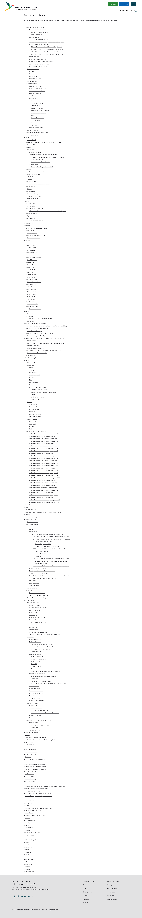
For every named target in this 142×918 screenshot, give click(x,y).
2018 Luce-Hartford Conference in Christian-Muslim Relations (51, 558)
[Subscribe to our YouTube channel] (25, 896)
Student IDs (32, 620)
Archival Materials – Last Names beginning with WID (44, 500)
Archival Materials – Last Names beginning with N (43, 470)
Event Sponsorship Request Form (37, 737)
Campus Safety (33, 629)
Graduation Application (36, 691)
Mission (29, 169)
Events (31, 529)
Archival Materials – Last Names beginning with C (43, 441)
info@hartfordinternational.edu (39, 889)
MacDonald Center (31, 752)
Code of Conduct (36, 120)
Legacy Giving (31, 321)
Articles (31, 370)
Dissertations (33, 372)
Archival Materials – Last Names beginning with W (43, 497)
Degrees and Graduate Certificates (37, 27)
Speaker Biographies (41, 563)
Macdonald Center (32, 524)
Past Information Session (36, 93)
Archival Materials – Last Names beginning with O (43, 473)
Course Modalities (36, 669)
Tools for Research (34, 375)
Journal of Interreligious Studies (38, 595)
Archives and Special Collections (36, 431)
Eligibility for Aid (36, 105)
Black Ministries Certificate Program (39, 66)
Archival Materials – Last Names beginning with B (43, 436)
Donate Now (31, 314)
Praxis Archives (31, 744)
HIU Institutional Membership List (35, 815)
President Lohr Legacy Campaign (35, 517)
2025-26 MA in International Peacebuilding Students (46, 47)
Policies (31, 426)
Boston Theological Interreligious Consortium (40, 336)
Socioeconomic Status (37, 397)
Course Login (33, 615)
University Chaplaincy (31, 732)
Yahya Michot (31, 355)
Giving (27, 311)
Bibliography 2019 (40, 556)
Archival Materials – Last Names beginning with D (43, 443)
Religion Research (30, 519)
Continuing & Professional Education (36, 228)
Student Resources (33, 602)
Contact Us (28, 866)
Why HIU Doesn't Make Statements (39, 184)
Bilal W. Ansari (31, 255)
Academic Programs (31, 25)
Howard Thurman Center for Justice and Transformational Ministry (47, 326)
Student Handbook (35, 605)
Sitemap (27, 849)
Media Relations (32, 181)
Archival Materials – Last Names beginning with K (43, 460)
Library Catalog (31, 363)
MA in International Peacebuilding (39, 44)
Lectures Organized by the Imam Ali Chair (43, 578)
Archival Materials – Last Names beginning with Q (43, 480)
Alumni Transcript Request (35, 220)
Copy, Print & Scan (34, 404)
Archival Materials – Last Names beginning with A (43, 434)
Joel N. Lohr (30, 272)
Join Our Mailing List (31, 358)
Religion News (33, 382)
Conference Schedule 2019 (43, 551)
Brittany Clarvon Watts (34, 257)
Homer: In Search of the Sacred (36, 235)
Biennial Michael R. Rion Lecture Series (42, 644)
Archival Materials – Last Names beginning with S (43, 485)
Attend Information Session (37, 91)
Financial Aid (33, 98)
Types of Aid (34, 101)
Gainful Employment (37, 118)
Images (31, 377)
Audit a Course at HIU (37, 656)
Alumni (27, 201)
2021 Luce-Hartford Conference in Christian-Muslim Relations (51, 536)
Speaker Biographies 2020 (43, 544)
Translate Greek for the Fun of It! (37, 353)
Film (30, 380)
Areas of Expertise (32, 304)
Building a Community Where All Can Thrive (38, 808)
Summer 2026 (35, 661)
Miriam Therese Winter (34, 282)
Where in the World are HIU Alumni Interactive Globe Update (47, 211)
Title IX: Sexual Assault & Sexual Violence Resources (44, 634)
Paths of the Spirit (30, 509)
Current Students (34, 730)
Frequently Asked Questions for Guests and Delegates (47, 157)
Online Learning (32, 81)
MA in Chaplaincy (34, 37)
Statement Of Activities (34, 198)
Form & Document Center (37, 617)
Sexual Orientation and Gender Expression (44, 392)
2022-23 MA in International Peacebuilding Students (47, 54)
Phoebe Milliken (32, 289)
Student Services (32, 703)
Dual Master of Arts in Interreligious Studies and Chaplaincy (46, 42)
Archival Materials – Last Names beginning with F (43, 448)
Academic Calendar (35, 639)
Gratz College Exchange (34, 331)
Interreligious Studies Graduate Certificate (41, 61)
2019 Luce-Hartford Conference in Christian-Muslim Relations (51, 549)
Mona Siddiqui (31, 284)
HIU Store (30, 147)
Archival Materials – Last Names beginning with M (43, 465)
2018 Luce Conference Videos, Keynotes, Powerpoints (51, 561)
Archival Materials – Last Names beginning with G (43, 451)
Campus (29, 179)
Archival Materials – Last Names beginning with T (43, 490)
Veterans (33, 115)
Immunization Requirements (39, 710)
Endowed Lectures (35, 642)
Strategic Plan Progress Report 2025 (42, 167)
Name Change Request (36, 696)
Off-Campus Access (35, 416)
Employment (31, 186)
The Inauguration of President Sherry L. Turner (43, 154)
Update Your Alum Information (36, 216)
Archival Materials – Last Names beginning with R (43, 482)
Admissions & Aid (32, 83)
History (29, 189)
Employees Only (30, 871)
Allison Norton (31, 247)
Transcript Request (35, 698)
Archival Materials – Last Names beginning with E (43, 446)
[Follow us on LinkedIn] (22, 896)
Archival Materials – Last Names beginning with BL (44, 438)
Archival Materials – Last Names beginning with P (43, 475)
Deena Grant (31, 262)
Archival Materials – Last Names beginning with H (43, 453)
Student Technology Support (38, 607)
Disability (33, 394)
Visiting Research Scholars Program (37, 598)
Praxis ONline (29, 742)
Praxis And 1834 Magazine (35, 174)
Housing (31, 71)
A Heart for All (31, 140)
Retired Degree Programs (37, 673)
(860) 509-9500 (20, 889)
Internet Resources (35, 385)
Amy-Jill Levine (31, 250)
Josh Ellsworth (31, 274)
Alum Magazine (32, 218)
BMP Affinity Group (33, 213)
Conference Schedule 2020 (43, 541)
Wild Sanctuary (33, 135)
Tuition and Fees (34, 125)
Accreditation (31, 176)
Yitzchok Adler (31, 299)
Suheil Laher (31, 296)
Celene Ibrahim (31, 340)
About (27, 137)
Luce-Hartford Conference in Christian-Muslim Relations (47, 534)
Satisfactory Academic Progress (40, 110)
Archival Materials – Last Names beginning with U (43, 492)
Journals (29, 590)
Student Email (33, 612)
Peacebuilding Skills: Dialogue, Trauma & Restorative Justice (43, 512)
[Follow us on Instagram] (18, 896)
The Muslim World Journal (37, 527)
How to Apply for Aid (37, 103)
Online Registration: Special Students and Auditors (46, 671)
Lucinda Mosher (32, 279)
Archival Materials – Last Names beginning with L (43, 463)
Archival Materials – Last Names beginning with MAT (44, 468)
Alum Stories (31, 206)
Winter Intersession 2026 (38, 659)
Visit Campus (33, 96)
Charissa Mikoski (30, 223)
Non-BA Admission (36, 34)
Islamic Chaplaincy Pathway (39, 39)
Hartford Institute (32, 522)
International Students (36, 127)
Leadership (30, 149)
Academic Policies (34, 688)
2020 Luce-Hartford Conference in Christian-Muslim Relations (51, 539)
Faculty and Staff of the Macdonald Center (42, 571)
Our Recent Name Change (33, 832)
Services (29, 402)
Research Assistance (35, 414)
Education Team (32, 233)
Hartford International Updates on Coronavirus (45, 713)
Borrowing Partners (35, 407)
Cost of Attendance (37, 108)
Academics (30, 637)
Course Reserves (34, 411)
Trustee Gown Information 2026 (40, 162)
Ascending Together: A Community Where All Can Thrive (44, 142)
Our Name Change (33, 194)
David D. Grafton (32, 260)
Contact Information (35, 585)
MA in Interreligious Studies (37, 29)
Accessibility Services (35, 715)
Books (31, 367)
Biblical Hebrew (34, 76)
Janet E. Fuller (31, 269)
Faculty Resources (32, 306)
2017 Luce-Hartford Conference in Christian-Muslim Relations (51, 566)
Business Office (31, 145)
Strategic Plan (33, 164)
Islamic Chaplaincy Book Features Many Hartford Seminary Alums (44, 338)
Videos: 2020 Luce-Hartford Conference (47, 546)
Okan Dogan (31, 287)
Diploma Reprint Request (36, 700)
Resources (30, 365)
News (27, 507)
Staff (30, 429)
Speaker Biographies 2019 (42, 553)
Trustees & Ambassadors (36, 159)
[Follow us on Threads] (32, 896)
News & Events (29, 505)
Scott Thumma (31, 291)
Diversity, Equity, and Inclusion (38, 172)
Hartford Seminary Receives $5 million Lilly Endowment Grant (45, 343)
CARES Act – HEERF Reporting (38, 632)
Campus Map (33, 627)
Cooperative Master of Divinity (40, 32)
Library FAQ (32, 424)
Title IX (27, 845)
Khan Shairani (31, 277)
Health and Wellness (35, 708)
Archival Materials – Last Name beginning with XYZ (44, 502)
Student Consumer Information (40, 123)
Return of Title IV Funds (38, 113)
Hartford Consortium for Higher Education (40, 333)
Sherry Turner (31, 294)
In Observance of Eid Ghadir (35, 348)
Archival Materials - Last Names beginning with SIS (44, 487)
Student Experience (33, 69)
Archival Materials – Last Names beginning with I (43, 456)
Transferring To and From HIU (40, 725)
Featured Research (33, 588)
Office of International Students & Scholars (40, 720)
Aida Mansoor (31, 245)
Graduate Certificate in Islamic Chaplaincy (43, 676)
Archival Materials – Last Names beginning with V (43, 495)
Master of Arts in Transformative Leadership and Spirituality (48, 683)
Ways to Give (31, 316)
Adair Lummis (31, 243)
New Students (33, 722)
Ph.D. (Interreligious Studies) (37, 59)
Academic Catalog (32, 130)
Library (27, 360)
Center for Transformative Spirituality (38, 328)
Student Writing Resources (37, 622)
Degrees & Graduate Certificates (35, 764)
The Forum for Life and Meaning (40, 649)
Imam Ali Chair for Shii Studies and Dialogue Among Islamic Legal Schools (50, 576)
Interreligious (35, 399)
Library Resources (34, 610)
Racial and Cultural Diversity (39, 389)
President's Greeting (35, 152)
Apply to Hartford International (38, 88)
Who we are (31, 230)
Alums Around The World (35, 208)
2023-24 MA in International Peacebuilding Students (47, 49)
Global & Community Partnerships (35, 323)
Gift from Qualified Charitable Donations (41, 318)
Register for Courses (35, 654)
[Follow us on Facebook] (15, 896)
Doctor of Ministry (34, 56)
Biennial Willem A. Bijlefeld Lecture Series (43, 647)
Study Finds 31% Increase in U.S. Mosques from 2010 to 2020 (45, 350)
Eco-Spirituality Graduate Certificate (40, 64)
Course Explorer (36, 666)
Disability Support (30, 840)
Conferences (33, 531)
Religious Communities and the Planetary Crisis (41, 740)
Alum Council (31, 203)
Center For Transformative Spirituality (36, 788)
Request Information (35, 86)
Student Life (33, 74)
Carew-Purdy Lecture (37, 651)
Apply (124, 4)
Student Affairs (29, 600)
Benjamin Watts (32, 252)
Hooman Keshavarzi (33, 345)
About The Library (32, 419)
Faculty (27, 240)
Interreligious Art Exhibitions (37, 568)
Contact (27, 225)
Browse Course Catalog (36, 693)
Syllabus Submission (35, 309)
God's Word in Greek (35, 78)
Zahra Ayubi (30, 301)
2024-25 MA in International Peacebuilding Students (46, 52)
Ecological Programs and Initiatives (37, 132)
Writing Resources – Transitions (40, 625)
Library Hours (33, 421)
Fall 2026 (34, 664)
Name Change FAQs (35, 196)
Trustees (28, 852)
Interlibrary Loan (34, 409)
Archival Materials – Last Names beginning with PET (44, 478)
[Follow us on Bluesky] (29, 896)
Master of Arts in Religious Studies (41, 681)
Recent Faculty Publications (39, 573)
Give (133, 4)
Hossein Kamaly (32, 267)
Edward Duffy (31, 265)
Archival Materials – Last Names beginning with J (43, 458)
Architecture (31, 191)
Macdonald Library (34, 583)
